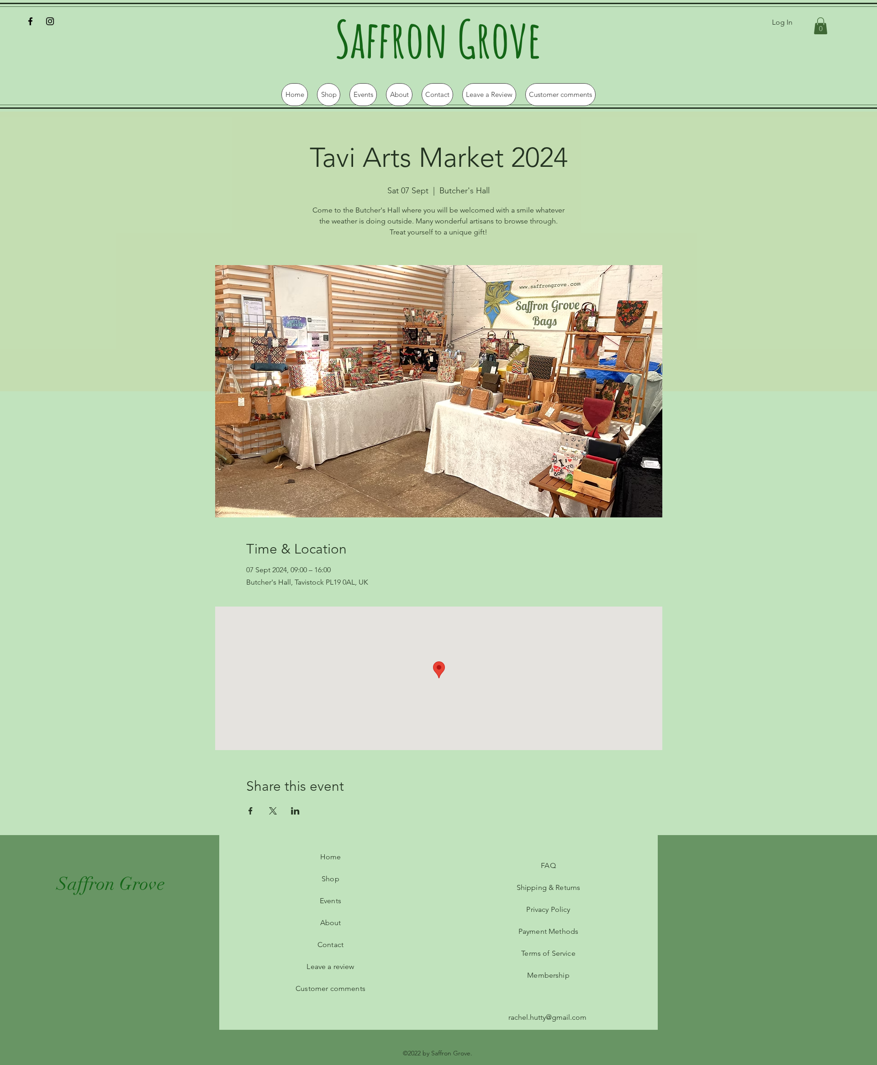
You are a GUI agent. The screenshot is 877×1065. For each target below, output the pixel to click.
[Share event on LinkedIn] (295, 811)
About (330, 922)
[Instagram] (50, 21)
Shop (330, 878)
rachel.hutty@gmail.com (547, 1017)
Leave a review (330, 966)
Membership (548, 975)
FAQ (548, 865)
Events (330, 900)
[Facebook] (30, 21)
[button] (821, 25)
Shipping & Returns (549, 887)
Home (330, 856)
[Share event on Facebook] (250, 811)
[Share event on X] (273, 811)
